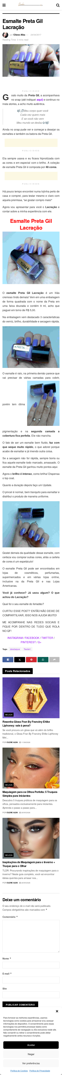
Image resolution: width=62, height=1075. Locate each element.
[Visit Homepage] (31, 5)
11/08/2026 (25, 742)
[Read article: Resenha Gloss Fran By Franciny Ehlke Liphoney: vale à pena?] (31, 697)
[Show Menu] (4, 5)
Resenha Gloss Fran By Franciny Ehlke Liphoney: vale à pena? (26, 723)
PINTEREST (28, 642)
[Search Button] (58, 5)
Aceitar (31, 1045)
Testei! (27, 649)
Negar (31, 1054)
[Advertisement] (31, 83)
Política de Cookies (19, 1070)
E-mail (7, 973)
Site (4, 988)
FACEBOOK (32, 638)
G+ (39, 642)
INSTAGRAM (15, 638)
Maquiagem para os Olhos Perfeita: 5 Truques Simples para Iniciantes (29, 793)
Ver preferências (31, 1063)
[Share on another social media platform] (54, 659)
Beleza (9, 714)
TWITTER (47, 638)
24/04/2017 (36, 34)
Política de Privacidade (39, 1070)
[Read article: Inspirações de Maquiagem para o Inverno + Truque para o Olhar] (31, 838)
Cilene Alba (19, 34)
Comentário (10, 916)
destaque (15, 649)
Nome (6, 958)
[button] (57, 1011)
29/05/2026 (25, 812)
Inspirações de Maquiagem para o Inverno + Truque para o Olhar (28, 864)
